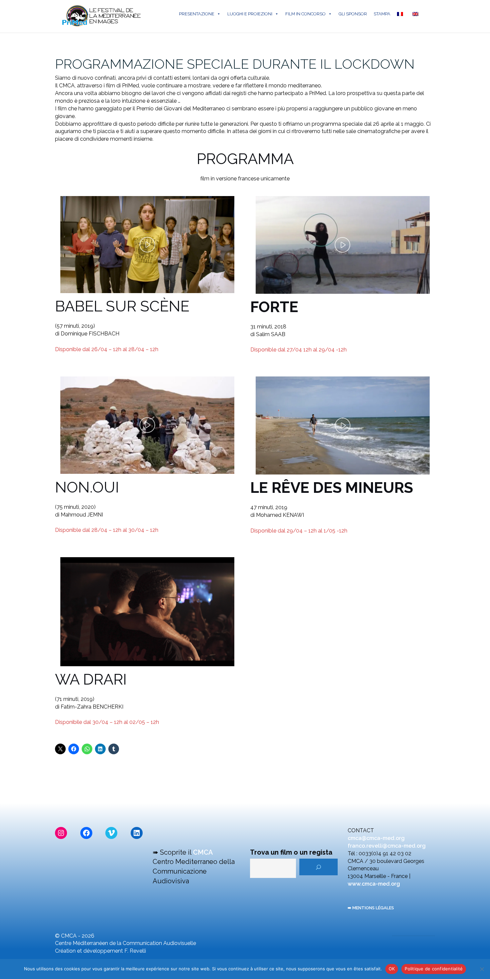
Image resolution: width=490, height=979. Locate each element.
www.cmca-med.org (374, 884)
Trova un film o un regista (291, 852)
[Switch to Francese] (401, 14)
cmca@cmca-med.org (376, 838)
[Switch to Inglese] (416, 14)
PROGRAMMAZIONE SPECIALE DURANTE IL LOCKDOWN (235, 64)
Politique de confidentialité (434, 968)
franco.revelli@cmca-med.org (387, 846)
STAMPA (382, 13)
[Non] (481, 969)
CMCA (203, 852)
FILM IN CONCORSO (305, 13)
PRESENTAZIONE (196, 13)
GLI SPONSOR (353, 13)
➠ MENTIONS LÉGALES (371, 907)
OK (392, 968)
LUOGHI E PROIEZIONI (249, 13)
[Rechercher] (318, 867)
